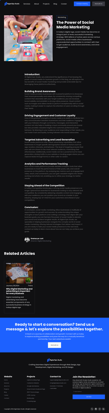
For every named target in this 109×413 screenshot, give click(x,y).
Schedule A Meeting (82, 4)
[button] (70, 3)
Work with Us (98, 4)
